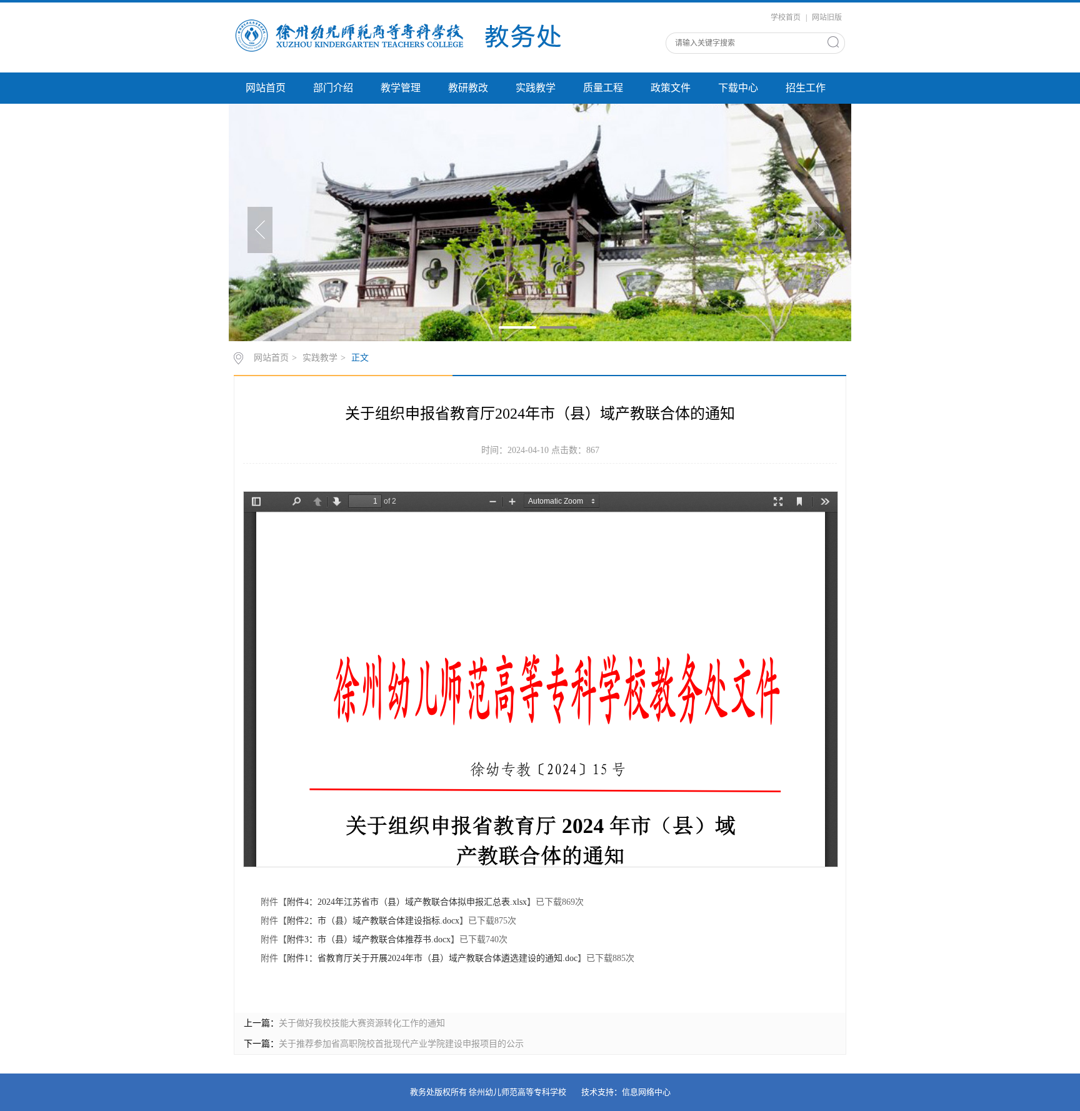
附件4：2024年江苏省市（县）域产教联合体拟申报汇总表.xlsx (407, 902)
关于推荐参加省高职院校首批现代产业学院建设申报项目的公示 (401, 1044)
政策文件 (671, 87)
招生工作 (806, 87)
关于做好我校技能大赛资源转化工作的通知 (362, 1023)
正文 (360, 357)
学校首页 (786, 17)
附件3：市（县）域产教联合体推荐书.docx (369, 939)
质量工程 (603, 87)
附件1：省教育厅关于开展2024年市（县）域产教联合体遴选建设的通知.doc (432, 958)
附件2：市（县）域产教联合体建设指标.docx (373, 920)
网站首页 (266, 87)
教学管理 (401, 87)
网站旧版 (827, 17)
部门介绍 (333, 87)
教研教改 (468, 87)
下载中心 (738, 87)
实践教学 (536, 87)
